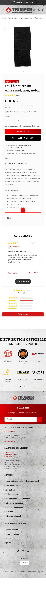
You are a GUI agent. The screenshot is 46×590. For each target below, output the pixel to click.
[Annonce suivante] (41, 2)
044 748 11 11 (9, 432)
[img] (13, 243)
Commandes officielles (13, 485)
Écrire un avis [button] (23, 314)
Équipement (12, 18)
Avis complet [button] (12, 273)
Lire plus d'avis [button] (23, 281)
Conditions (8, 512)
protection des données (13, 507)
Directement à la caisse (23, 138)
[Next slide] (42, 261)
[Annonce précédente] (4, 2)
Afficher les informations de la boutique (21, 154)
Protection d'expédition (13, 503)
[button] (2, 10)
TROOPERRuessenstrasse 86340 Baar (10, 454)
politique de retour (25, 126)
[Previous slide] (3, 261)
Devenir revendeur (11, 534)
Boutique (8, 538)
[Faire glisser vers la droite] (27, 71)
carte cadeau (9, 490)
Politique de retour (11, 494)
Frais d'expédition (19, 105)
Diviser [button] (9, 218)
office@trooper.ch (10, 441)
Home (4, 18)
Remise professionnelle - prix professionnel (21, 481)
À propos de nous (11, 529)
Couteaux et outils (25, 18)
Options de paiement (12, 516)
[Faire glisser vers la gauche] (18, 71)
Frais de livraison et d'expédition (17, 499)
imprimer (8, 543)
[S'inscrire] (39, 419)
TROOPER (13, 572)
